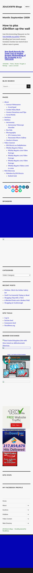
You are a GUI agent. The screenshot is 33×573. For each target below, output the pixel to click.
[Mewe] (23, 187)
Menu (27, 6)
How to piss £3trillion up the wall (16, 27)
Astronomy (10, 122)
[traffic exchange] (17, 367)
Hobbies (7, 120)
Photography (11, 133)
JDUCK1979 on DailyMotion (16, 145)
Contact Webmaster (13, 105)
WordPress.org (9, 325)
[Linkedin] (20, 187)
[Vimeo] (13, 190)
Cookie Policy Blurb (13, 110)
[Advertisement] (16, 221)
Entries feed (8, 320)
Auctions (7, 117)
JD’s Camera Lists (14, 135)
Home (5, 501)
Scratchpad (12, 107)
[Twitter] (9, 187)
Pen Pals (9, 130)
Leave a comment (13, 65)
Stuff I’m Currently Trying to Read (16, 295)
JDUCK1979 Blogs (12, 6)
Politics (12, 64)
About (6, 102)
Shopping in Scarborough (13, 303)
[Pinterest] (16, 187)
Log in (6, 318)
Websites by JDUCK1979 (15, 173)
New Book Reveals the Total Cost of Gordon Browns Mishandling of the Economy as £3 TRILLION (15, 55)
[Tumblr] (27, 187)
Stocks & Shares (12, 140)
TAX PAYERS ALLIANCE (11, 37)
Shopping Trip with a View (14, 298)
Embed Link (12, 176)
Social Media (10, 115)
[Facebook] (5, 187)
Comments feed (10, 323)
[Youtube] (16, 190)
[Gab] (20, 190)
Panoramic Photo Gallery (17, 138)
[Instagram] (13, 187)
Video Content (9, 143)
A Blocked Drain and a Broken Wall (17, 300)
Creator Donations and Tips (16, 112)
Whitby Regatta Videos (14, 148)
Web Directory (9, 171)
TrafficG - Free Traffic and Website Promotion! (16, 354)
